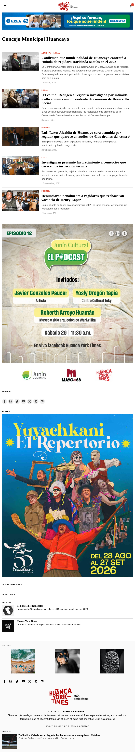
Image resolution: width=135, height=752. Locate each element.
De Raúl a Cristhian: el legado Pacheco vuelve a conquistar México (49, 624)
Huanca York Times (27, 621)
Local (57, 53)
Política (46, 128)
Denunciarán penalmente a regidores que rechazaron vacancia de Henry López (82, 198)
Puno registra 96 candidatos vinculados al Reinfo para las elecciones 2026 (52, 609)
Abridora (46, 53)
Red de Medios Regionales (30, 606)
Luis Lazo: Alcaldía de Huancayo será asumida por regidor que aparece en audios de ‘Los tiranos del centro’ (85, 135)
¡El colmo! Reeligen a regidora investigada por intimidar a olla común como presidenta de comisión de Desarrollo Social (85, 99)
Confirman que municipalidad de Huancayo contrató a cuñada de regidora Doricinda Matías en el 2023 (83, 60)
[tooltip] (4, 401)
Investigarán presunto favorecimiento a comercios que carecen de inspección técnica (83, 164)
